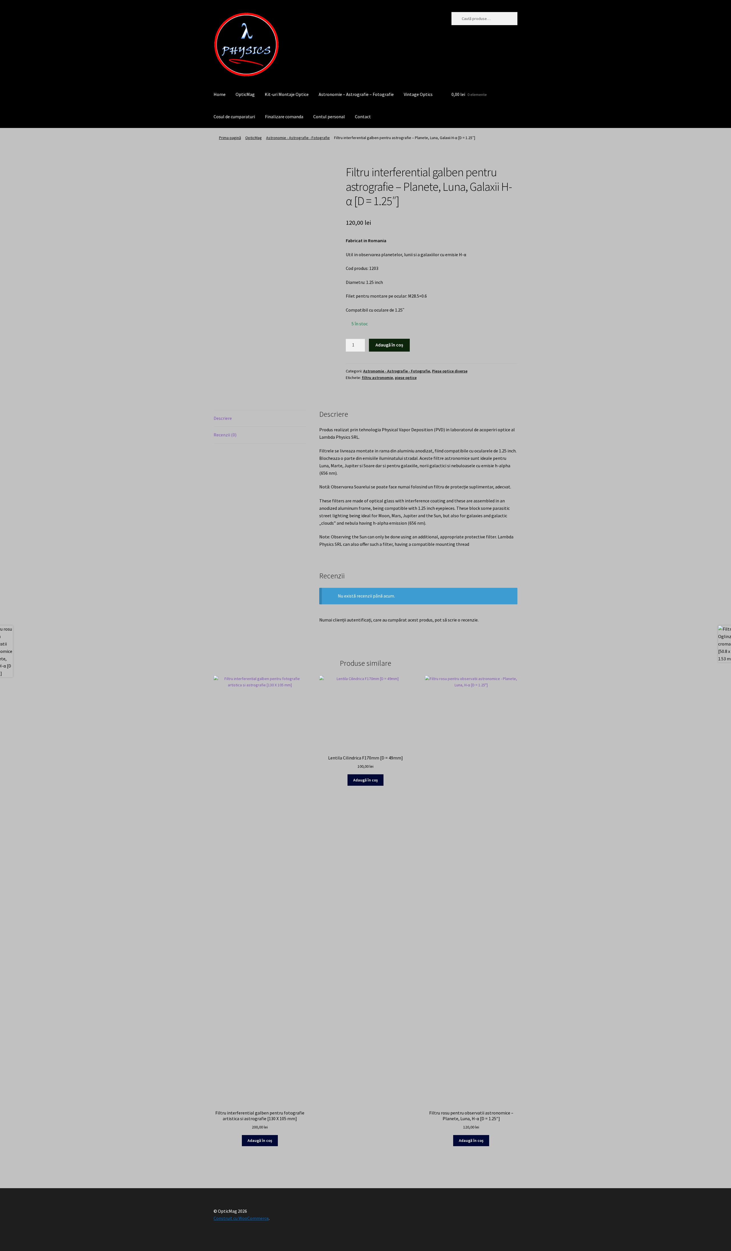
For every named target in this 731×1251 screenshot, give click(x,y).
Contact (363, 116)
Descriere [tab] (223, 418)
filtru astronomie (377, 377)
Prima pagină (230, 137)
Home (220, 94)
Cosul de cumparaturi (234, 116)
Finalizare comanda (284, 116)
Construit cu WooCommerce (241, 1218)
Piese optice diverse (449, 371)
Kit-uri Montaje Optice (287, 94)
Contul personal (329, 116)
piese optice (406, 377)
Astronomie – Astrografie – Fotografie (356, 94)
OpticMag (245, 94)
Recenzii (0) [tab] (225, 435)
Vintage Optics (418, 94)
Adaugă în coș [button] (260, 1140)
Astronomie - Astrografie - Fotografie (298, 137)
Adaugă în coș (389, 345)
